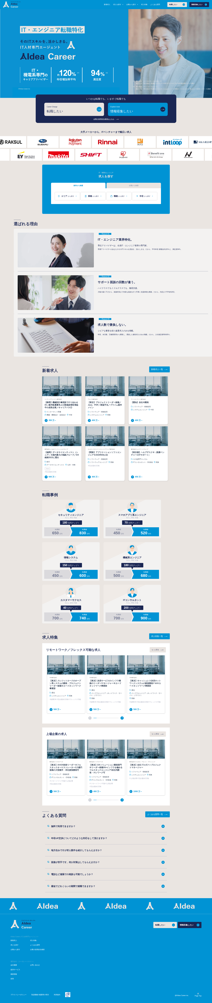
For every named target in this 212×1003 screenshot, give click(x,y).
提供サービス (15, 970)
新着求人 (107, 4)
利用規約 (57, 995)
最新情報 (14, 974)
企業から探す (15, 949)
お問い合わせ (35, 965)
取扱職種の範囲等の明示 (40, 995)
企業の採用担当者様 (37, 949)
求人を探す (15, 945)
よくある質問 (155, 4)
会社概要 (14, 965)
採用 (12, 979)
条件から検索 (78, 185)
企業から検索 (134, 185)
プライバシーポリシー (18, 995)
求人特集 (144, 4)
